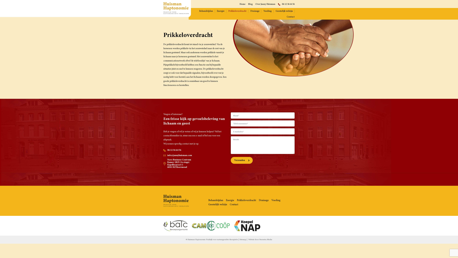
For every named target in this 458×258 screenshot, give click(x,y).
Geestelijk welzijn (284, 11)
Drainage (255, 11)
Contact (291, 17)
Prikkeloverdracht (237, 11)
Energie (220, 11)
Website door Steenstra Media (260, 240)
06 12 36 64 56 (288, 4)
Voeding (267, 11)
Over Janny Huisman (265, 4)
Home (242, 4)
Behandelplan (206, 11)
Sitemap (243, 240)
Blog (250, 4)
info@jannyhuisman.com (179, 155)
